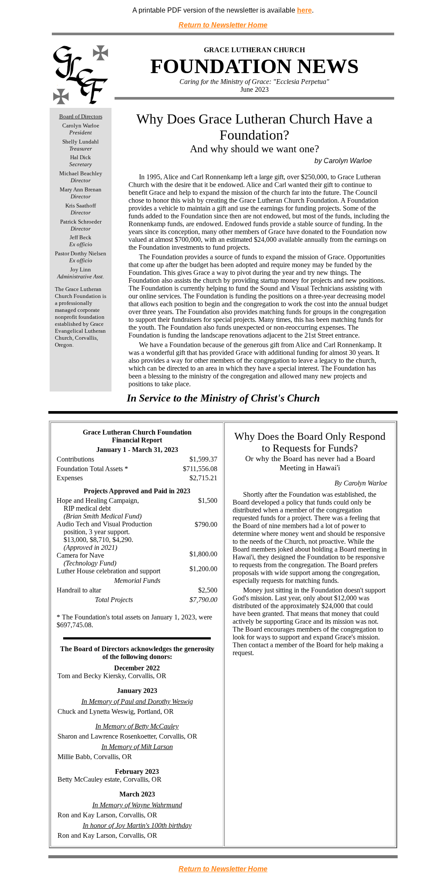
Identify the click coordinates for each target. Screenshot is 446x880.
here (304, 10)
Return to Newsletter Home (223, 25)
